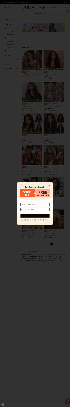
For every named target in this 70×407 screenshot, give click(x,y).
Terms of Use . (29, 220)
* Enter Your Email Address (28, 204)
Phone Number (31, 209)
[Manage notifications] (2, 404)
